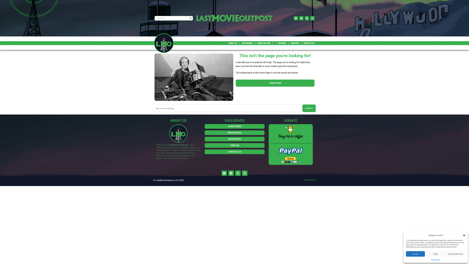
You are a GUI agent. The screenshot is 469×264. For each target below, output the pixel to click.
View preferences (455, 254)
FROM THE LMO (264, 43)
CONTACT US (309, 43)
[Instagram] (312, 18)
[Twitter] (307, 18)
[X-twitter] (238, 173)
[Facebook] (301, 18)
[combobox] (227, 108)
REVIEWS (282, 43)
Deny (435, 254)
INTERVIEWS (247, 43)
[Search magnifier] (190, 18)
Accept (415, 254)
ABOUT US (233, 43)
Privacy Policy (435, 259)
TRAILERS (295, 43)
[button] (464, 235)
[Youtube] (296, 18)
